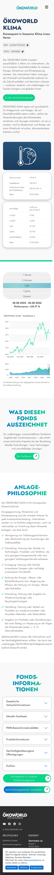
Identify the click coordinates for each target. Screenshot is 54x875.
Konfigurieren (36, 867)
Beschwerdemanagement (12, 844)
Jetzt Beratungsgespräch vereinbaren (24, 789)
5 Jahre (26, 291)
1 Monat (27, 275)
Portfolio (10, 766)
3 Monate (27, 280)
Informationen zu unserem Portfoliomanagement (24, 778)
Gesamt (27, 296)
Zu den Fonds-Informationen (19, 97)
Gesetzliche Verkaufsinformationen (18, 703)
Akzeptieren (12, 867)
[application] (27, 336)
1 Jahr (27, 285)
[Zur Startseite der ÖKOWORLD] (27, 7)
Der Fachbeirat (24, 456)
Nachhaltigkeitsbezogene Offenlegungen (20, 752)
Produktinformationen (18, 739)
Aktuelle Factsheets (16, 716)
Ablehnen (24, 867)
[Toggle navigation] (46, 7)
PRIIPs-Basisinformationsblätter (22, 728)
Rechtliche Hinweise (10, 841)
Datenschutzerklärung (32, 860)
